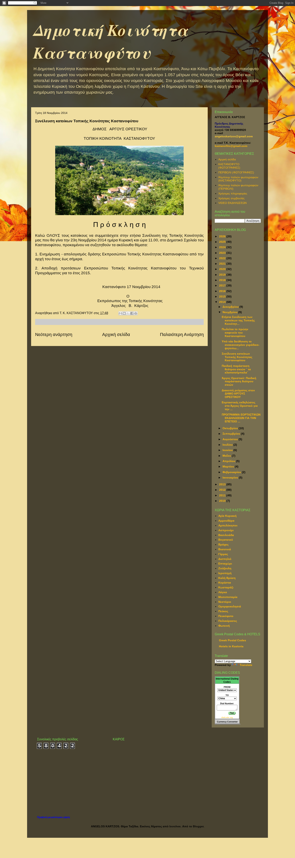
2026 (222, 236)
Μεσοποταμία (227, 597)
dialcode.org (227, 717)
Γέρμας (223, 554)
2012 (222, 489)
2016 (222, 291)
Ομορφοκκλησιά (229, 606)
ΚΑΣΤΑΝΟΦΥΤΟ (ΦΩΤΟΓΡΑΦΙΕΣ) (229, 166)
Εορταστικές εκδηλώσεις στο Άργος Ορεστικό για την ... (240, 406)
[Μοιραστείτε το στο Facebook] (132, 313)
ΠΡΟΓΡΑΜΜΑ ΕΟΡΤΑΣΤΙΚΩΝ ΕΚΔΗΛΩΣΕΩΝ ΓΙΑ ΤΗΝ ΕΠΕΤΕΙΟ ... (241, 418)
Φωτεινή (224, 625)
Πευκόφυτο (225, 616)
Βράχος (223, 544)
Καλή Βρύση (227, 578)
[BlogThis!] (124, 313)
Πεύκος (223, 611)
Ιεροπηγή (225, 573)
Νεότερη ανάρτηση (53, 334)
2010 (222, 500)
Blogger (198, 826)
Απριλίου (229, 461)
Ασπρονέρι (226, 530)
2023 (222, 252)
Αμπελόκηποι (227, 525)
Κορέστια (224, 582)
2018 (222, 280)
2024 (222, 247)
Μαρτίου (229, 466)
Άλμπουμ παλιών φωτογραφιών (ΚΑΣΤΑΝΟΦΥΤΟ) (238, 179)
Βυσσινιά (224, 549)
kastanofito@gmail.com (231, 146)
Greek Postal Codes (232, 640)
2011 (222, 495)
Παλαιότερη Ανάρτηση (182, 334)
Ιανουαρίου (231, 477)
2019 (222, 274)
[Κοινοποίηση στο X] (128, 313)
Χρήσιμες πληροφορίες (232, 193)
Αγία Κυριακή (227, 515)
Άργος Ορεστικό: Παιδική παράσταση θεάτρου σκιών (239, 381)
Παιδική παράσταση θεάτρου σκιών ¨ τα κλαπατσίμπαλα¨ (236, 369)
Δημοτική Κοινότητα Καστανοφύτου (110, 41)
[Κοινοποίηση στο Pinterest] (136, 313)
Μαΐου (227, 455)
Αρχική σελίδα (116, 334)
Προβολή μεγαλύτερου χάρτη (53, 817)
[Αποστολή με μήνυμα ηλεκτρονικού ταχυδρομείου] (120, 313)
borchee (175, 826)
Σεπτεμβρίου (232, 433)
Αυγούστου (231, 439)
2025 (222, 241)
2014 (222, 302)
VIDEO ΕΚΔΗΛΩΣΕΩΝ (232, 202)
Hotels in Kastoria (231, 646)
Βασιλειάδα (226, 535)
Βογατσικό (225, 539)
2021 (222, 263)
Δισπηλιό (224, 559)
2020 (222, 269)
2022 (222, 258)
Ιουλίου (228, 444)
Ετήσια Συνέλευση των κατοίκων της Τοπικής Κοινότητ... (238, 320)
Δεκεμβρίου (231, 306)
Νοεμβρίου (230, 312)
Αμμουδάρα (226, 520)
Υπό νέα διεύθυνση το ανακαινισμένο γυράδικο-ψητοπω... (240, 345)
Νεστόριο (224, 601)
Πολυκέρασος (227, 620)
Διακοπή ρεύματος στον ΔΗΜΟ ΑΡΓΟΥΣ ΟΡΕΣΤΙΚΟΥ (238, 394)
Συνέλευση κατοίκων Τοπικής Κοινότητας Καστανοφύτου (237, 357)
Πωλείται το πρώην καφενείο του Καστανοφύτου (235, 333)
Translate (246, 665)
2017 (222, 285)
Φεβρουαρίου (232, 472)
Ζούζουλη (224, 568)
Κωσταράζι (225, 587)
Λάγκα (222, 592)
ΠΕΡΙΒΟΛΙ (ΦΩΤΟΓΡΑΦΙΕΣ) (236, 172)
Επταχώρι (225, 563)
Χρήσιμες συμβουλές (231, 198)
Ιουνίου (228, 450)
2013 (222, 484)
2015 (222, 296)
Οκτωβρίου (231, 428)
